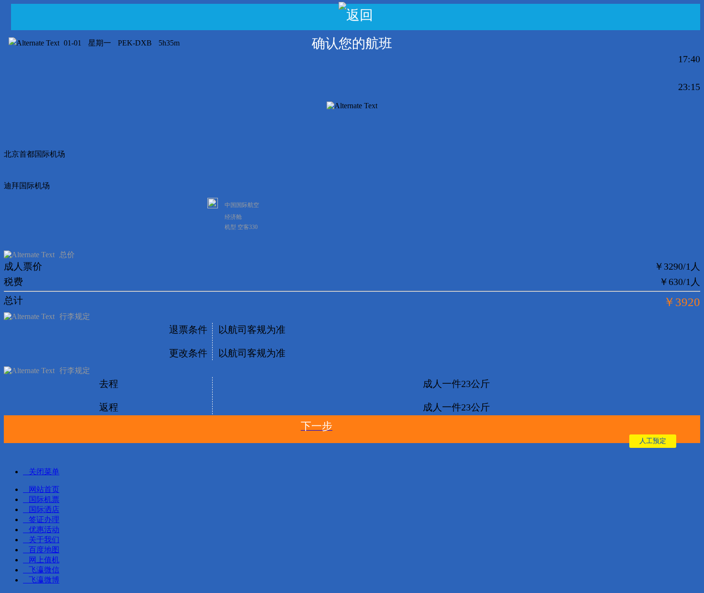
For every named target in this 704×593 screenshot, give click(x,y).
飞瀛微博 (44, 580)
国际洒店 (44, 509)
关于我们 (44, 540)
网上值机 (44, 560)
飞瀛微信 (44, 570)
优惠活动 (44, 529)
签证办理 (44, 519)
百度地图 (44, 550)
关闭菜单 (44, 472)
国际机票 (44, 499)
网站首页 (44, 489)
